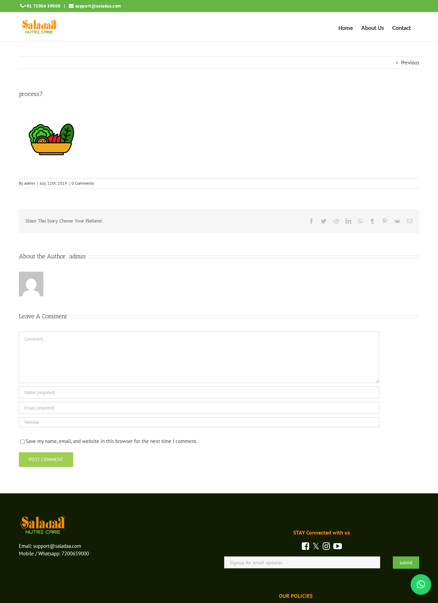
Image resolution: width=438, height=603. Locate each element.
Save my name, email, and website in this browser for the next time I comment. (111, 441)
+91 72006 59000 (42, 6)
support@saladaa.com (98, 6)
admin (29, 183)
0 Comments (83, 183)
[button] (421, 584)
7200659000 (75, 553)
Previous (410, 62)
